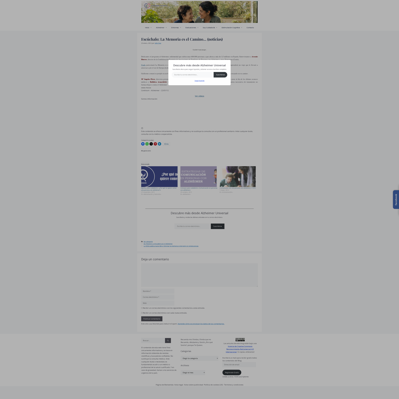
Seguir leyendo (199, 81)
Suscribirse (220, 75)
